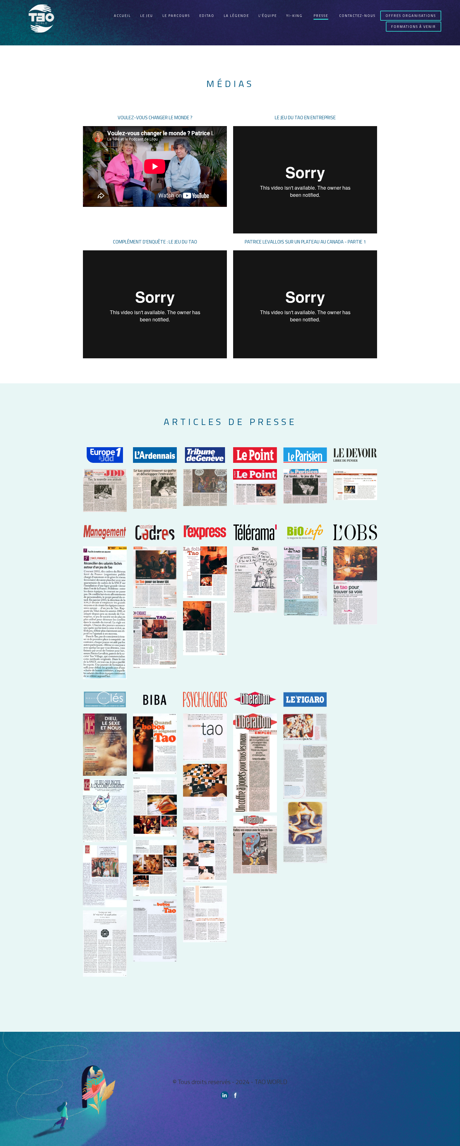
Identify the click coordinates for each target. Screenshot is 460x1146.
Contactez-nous (357, 15)
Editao (206, 15)
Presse (321, 15)
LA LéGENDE (236, 15)
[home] (41, 22)
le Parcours (176, 15)
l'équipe (267, 15)
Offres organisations (411, 15)
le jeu (146, 15)
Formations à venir (413, 26)
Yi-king (294, 15)
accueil (122, 15)
